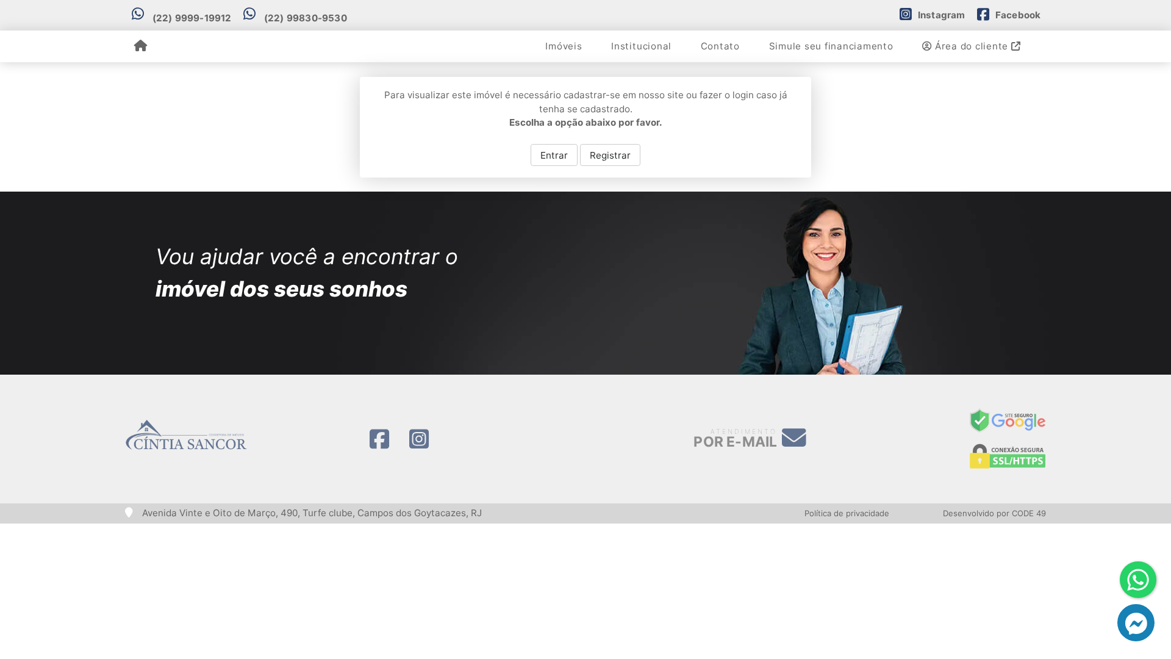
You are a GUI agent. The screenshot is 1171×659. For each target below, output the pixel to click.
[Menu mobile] (140, 46)
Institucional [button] (641, 46)
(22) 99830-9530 (305, 18)
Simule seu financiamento (831, 46)
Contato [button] (720, 46)
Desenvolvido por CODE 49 (994, 513)
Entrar (554, 155)
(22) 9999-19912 (192, 18)
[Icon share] (379, 439)
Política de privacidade (846, 513)
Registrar (610, 155)
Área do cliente (971, 46)
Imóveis (563, 46)
